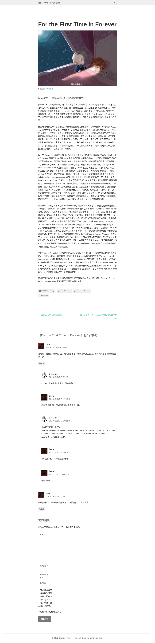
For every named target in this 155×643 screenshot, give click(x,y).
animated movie (65, 291)
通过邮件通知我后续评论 (51, 612)
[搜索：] (115, 2)
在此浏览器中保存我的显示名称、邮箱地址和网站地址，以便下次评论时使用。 (46, 598)
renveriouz (48, 89)
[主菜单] (39, 2)
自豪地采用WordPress (62, 638)
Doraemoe (44, 295)
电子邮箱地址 (44, 576)
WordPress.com (95, 638)
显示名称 (44, 566)
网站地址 (43, 583)
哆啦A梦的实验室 (52, 3)
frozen (87, 291)
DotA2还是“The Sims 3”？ (50, 315)
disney (78, 291)
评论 (42, 535)
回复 (42, 363)
